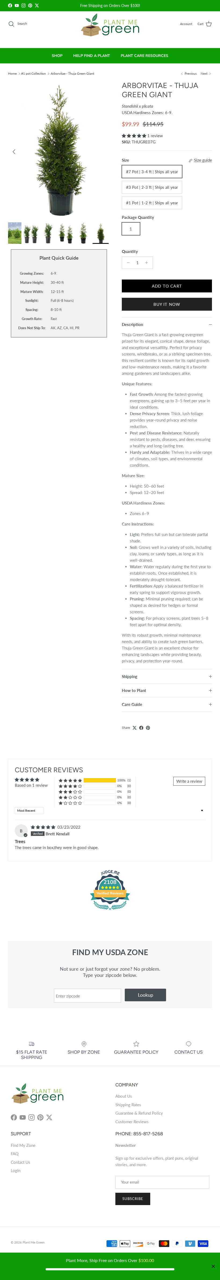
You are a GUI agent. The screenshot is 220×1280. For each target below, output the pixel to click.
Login (15, 1170)
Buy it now (167, 304)
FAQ (15, 1153)
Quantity (130, 251)
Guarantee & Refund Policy (139, 1113)
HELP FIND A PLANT (91, 55)
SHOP (57, 55)
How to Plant (134, 690)
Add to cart (167, 286)
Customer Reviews (132, 1121)
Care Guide (132, 704)
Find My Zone (23, 1145)
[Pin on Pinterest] (148, 728)
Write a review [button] (189, 781)
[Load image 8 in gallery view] (59, 149)
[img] (43, 827)
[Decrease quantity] (126, 263)
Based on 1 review (31, 785)
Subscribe (132, 1198)
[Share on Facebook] (141, 728)
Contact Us (20, 1162)
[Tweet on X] (135, 728)
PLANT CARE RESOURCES (144, 55)
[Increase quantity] (148, 263)
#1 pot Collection (33, 73)
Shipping (129, 676)
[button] (134, 135)
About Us (123, 1096)
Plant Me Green (34, 1242)
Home (12, 73)
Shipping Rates (128, 1104)
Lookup (145, 995)
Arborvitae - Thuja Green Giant (72, 73)
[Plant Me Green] (110, 27)
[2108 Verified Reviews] (110, 910)
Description (132, 324)
